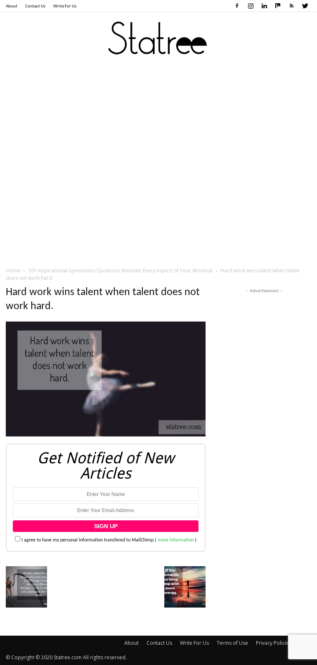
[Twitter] (305, 6)
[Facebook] (237, 6)
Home (13, 270)
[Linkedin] (264, 6)
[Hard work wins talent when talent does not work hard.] (106, 435)
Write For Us (64, 6)
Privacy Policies (273, 642)
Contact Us (35, 6)
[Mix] (278, 6)
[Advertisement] (158, 128)
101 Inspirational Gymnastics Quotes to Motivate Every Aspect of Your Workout (120, 270)
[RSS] (291, 6)
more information (176, 540)
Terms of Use (232, 642)
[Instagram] (250, 6)
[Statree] (158, 39)
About (11, 6)
